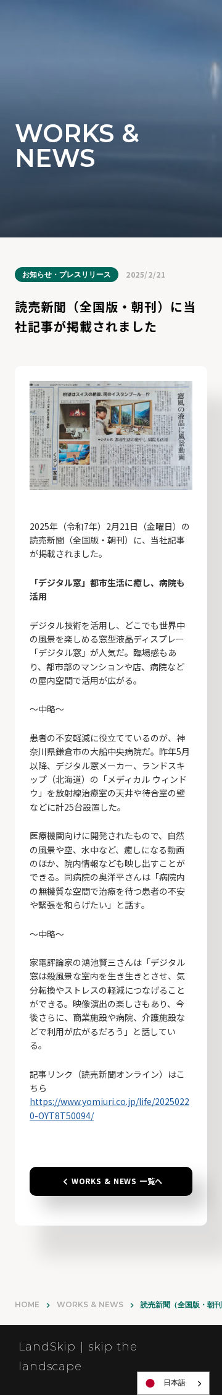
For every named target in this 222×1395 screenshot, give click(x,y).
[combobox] (173, 1383)
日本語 (174, 1382)
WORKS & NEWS (90, 1304)
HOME (27, 1304)
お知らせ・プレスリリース (66, 274)
